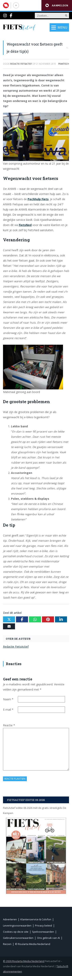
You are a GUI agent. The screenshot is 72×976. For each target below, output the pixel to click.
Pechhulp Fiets (38, 199)
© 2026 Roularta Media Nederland (23, 961)
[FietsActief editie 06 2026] (36, 856)
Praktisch (63, 63)
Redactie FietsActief (16, 646)
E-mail (8, 709)
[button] (56, 5)
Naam (8, 699)
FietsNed (25, 225)
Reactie (9, 725)
